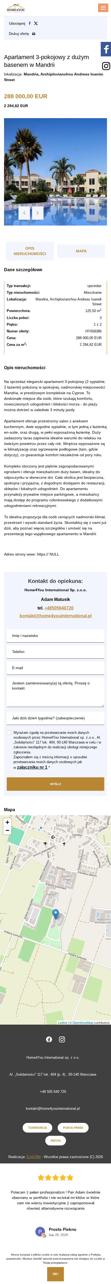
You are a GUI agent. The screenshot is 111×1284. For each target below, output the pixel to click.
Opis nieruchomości (30, 251)
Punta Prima (73, 1127)
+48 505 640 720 (53, 1092)
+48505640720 (59, 608)
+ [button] (7, 822)
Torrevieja (37, 1127)
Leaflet (62, 1022)
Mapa (81, 251)
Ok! (55, 1274)
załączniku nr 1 (32, 767)
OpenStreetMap (82, 1022)
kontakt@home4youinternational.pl (56, 616)
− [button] (7, 830)
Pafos (56, 1140)
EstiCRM (34, 1157)
